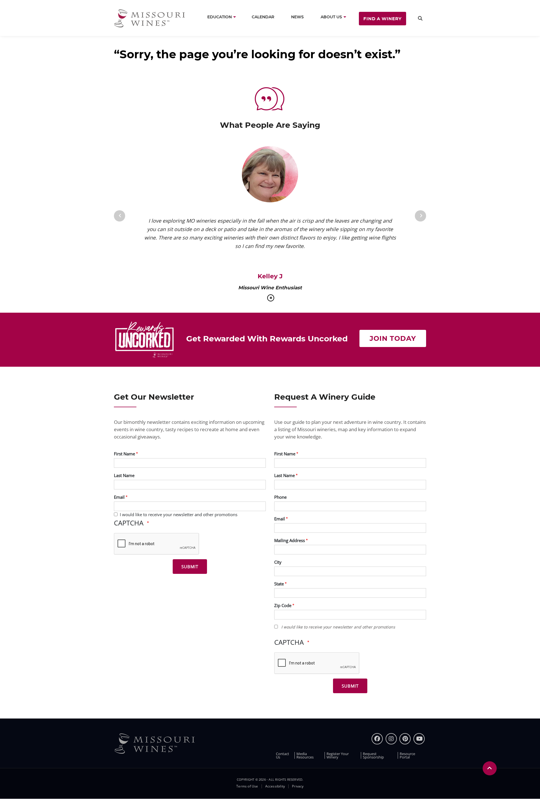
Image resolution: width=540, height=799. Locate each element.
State (279, 584)
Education (219, 16)
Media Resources (305, 755)
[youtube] (419, 738)
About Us (331, 16)
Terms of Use (247, 786)
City (278, 562)
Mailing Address (289, 540)
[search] (420, 18)
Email (119, 497)
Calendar (263, 16)
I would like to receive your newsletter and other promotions (178, 514)
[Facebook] (377, 738)
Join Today (393, 338)
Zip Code (282, 605)
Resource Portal (407, 755)
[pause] (270, 297)
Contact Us (282, 755)
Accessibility (275, 786)
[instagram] (391, 738)
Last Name (124, 475)
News (297, 16)
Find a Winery (382, 18)
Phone (280, 497)
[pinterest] (405, 738)
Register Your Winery (338, 755)
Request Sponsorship (373, 755)
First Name (124, 453)
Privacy (297, 786)
